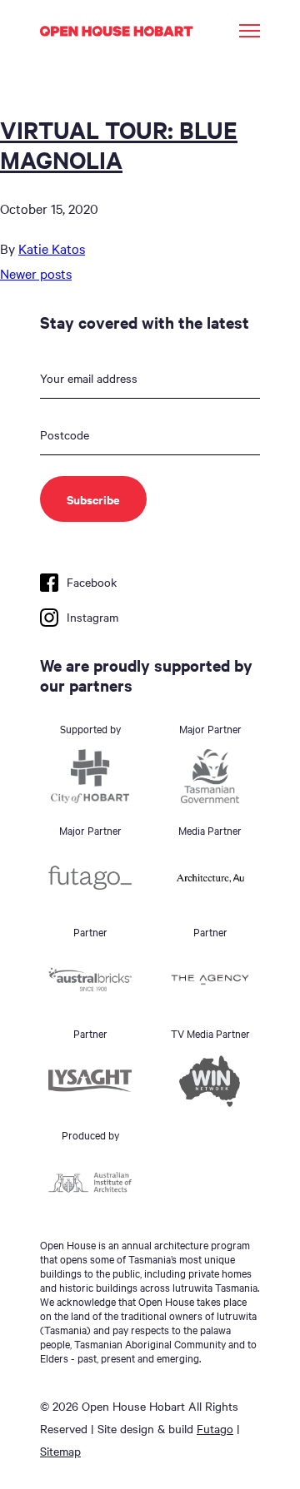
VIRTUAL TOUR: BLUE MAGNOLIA (119, 144)
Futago (215, 1428)
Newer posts (36, 273)
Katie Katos (51, 248)
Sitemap (60, 1450)
